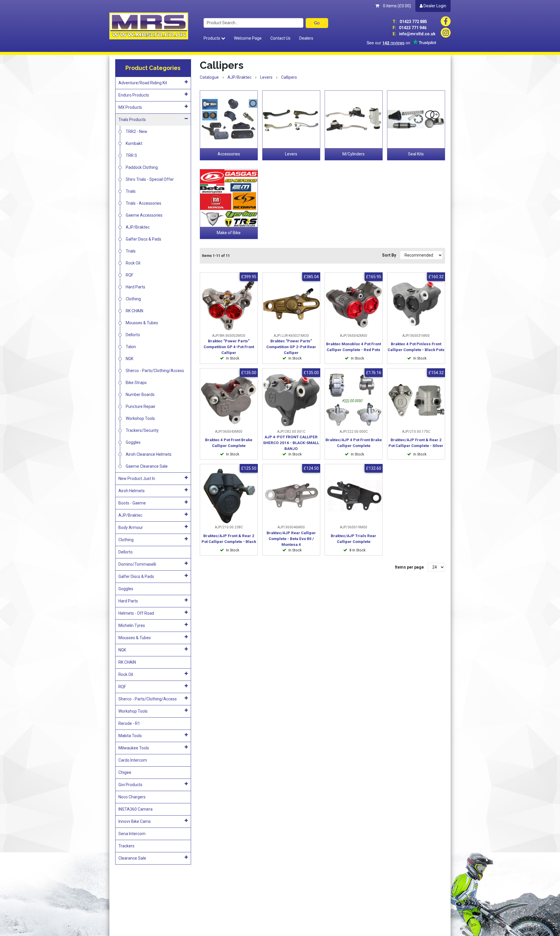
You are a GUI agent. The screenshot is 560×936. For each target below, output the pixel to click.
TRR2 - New (136, 131)
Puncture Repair (140, 406)
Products (212, 38)
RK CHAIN (134, 311)
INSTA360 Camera (135, 809)
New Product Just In (136, 478)
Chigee (124, 772)
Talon (131, 346)
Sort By (389, 255)
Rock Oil (133, 263)
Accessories (229, 154)
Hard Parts (135, 287)
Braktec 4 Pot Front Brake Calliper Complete (228, 443)
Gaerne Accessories (144, 215)
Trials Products (132, 119)
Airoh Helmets (131, 490)
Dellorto (133, 334)
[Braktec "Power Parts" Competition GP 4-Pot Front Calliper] (229, 304)
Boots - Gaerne (132, 503)
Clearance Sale (132, 858)
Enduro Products (133, 95)
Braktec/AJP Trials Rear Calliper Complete (353, 539)
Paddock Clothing (142, 167)
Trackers (126, 846)
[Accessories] (229, 119)
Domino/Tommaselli (137, 564)
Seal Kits (416, 154)
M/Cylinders (353, 154)
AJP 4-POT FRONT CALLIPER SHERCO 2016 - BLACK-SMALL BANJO (291, 443)
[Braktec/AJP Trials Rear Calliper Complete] (353, 496)
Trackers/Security (142, 430)
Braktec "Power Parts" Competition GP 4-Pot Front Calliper (229, 347)
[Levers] (291, 119)
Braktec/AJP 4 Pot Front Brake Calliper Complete (354, 443)
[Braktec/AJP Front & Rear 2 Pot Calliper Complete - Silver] (416, 400)
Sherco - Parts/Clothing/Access (155, 370)
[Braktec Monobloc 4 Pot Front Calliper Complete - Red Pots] (353, 304)
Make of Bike (229, 232)
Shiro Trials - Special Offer (150, 179)
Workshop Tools (140, 418)
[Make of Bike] (229, 198)
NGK (129, 358)
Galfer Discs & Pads (143, 239)
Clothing (133, 299)
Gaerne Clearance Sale (147, 466)
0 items (396, 5)
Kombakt (134, 143)
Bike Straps (136, 382)
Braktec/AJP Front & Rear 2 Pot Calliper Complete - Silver (415, 443)
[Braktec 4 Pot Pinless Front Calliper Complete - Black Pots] (416, 304)
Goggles (133, 442)
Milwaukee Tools (133, 748)
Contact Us (280, 38)
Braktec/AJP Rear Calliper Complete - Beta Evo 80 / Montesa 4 (291, 539)
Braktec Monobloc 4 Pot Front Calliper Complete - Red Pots (353, 347)
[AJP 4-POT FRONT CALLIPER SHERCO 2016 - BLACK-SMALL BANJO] (291, 400)
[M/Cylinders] (353, 119)
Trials (131, 191)
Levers (291, 154)
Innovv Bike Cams (134, 821)
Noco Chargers (132, 797)
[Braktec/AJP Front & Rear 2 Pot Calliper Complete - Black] (229, 496)
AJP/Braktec (138, 227)
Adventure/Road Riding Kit (142, 82)
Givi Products (130, 784)
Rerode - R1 (129, 723)
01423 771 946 (409, 27)
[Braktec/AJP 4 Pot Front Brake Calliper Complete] (353, 400)
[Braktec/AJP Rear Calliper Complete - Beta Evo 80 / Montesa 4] (291, 496)
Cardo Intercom (132, 760)
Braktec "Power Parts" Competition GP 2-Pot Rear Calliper (291, 347)
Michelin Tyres (131, 625)
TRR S (131, 155)
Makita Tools (130, 735)
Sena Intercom (132, 833)
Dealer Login (434, 5)
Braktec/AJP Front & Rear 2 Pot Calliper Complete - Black (229, 539)
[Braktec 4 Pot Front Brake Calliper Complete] (229, 400)
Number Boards (140, 394)
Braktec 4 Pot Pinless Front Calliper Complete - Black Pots (416, 347)
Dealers (306, 38)
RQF (129, 275)
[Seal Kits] (416, 119)
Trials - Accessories (143, 203)
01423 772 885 (410, 21)
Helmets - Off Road (136, 613)
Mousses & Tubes (142, 322)
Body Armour (130, 527)
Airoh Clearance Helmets (149, 454)
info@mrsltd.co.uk (414, 33)
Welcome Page (248, 38)
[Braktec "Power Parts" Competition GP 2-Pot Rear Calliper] (291, 304)
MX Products (130, 107)
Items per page (409, 567)
